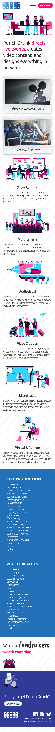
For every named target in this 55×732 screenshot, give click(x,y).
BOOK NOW (45, 5)
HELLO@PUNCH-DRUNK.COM (38, 718)
